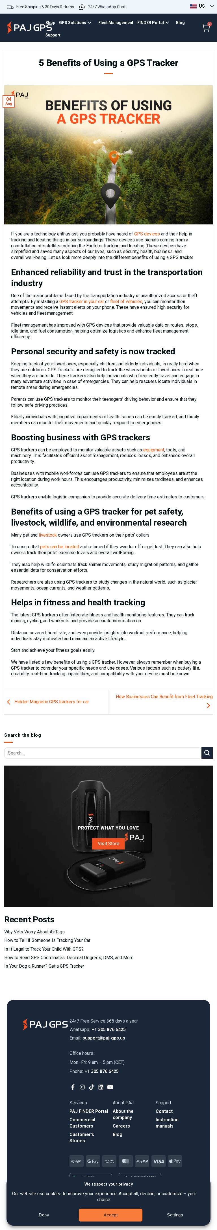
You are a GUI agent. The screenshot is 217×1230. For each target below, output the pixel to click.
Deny (44, 1214)
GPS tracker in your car (81, 301)
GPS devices (147, 234)
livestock (48, 535)
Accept (111, 1214)
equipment (153, 450)
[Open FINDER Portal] (168, 22)
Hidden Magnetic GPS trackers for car (51, 701)
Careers (121, 1126)
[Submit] (207, 752)
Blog (117, 1134)
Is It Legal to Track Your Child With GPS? (44, 949)
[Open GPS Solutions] (91, 22)
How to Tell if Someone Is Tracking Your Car (47, 940)
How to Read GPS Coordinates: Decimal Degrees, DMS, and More (69, 957)
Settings (175, 1214)
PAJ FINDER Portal (89, 1111)
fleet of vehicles (126, 301)
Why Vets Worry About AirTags (34, 932)
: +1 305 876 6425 (98, 1029)
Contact (164, 1111)
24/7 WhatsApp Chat (106, 7)
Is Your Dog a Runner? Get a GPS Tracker (44, 966)
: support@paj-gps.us (97, 1038)
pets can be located (59, 546)
